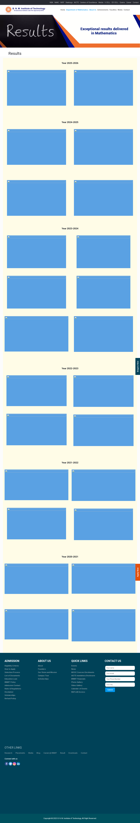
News (73, 669)
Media (100, 2)
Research (8, 753)
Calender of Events (79, 689)
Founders (42, 669)
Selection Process (12, 672)
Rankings (69, 2)
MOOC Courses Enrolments (82, 672)
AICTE (76, 2)
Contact (136, 2)
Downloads (73, 753)
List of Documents (12, 676)
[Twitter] (10, 763)
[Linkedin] (18, 763)
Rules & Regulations (13, 689)
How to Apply (10, 669)
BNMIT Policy (10, 682)
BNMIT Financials (78, 679)
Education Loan (11, 679)
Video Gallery (76, 685)
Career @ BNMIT (50, 753)
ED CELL (115, 2)
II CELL (107, 2)
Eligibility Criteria (12, 666)
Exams (122, 2)
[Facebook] (6, 763)
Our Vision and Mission (47, 672)
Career (128, 2)
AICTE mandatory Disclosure (83, 676)
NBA (51, 2)
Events (74, 666)
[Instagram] (14, 763)
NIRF (62, 2)
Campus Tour (43, 676)
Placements (20, 753)
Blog (38, 753)
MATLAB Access (78, 692)
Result (62, 753)
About (40, 666)
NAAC (56, 2)
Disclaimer (9, 692)
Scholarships (10, 695)
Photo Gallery (77, 682)
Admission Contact (12, 685)
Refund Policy (10, 698)
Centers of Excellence (88, 2)
